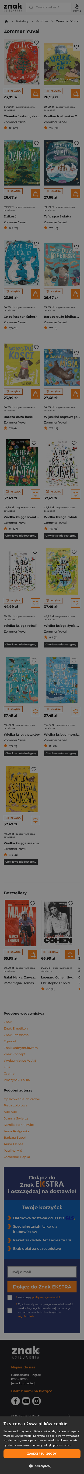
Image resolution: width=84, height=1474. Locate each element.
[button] (42, 1466)
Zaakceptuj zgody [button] (41, 1454)
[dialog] (42, 1445)
